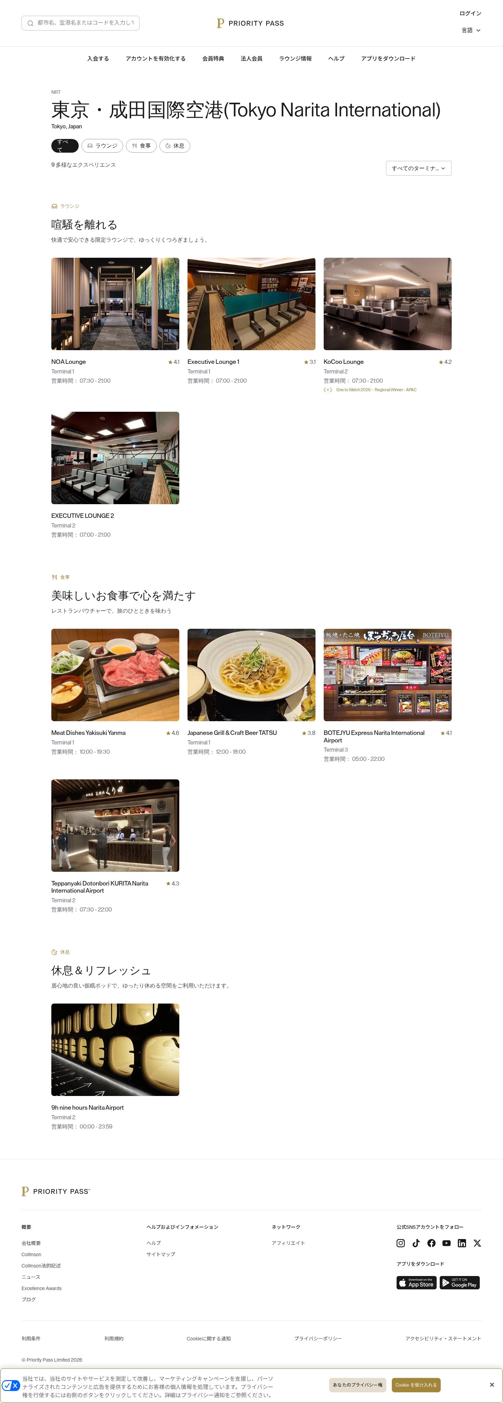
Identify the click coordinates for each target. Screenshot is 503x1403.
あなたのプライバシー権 (357, 1385)
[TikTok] (416, 1243)
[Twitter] (477, 1243)
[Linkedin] (462, 1243)
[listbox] (471, 31)
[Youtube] (446, 1243)
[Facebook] (431, 1243)
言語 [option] (467, 30)
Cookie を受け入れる (416, 1385)
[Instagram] (401, 1243)
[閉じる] (492, 1384)
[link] (417, 1283)
